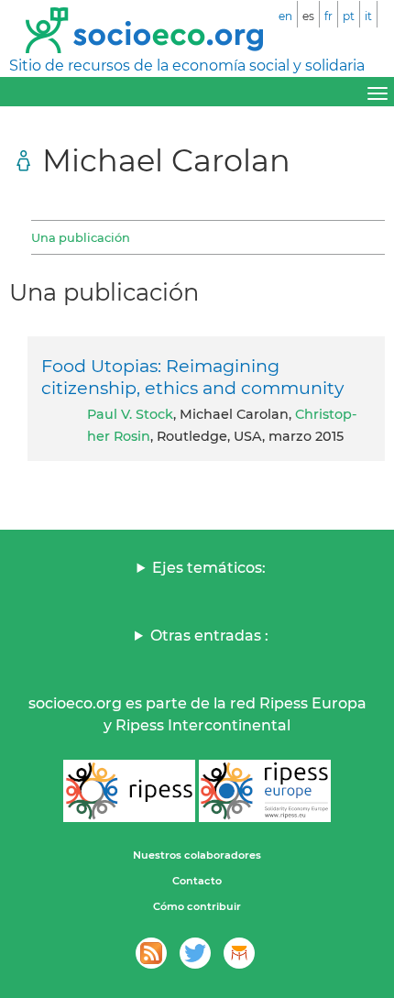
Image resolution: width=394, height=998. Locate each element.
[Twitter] (195, 953)
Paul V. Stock (130, 414)
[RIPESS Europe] (265, 791)
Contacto (197, 880)
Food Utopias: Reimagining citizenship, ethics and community (192, 377)
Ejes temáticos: (209, 567)
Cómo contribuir (197, 906)
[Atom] (151, 953)
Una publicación (80, 237)
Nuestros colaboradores (197, 855)
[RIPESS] (129, 791)
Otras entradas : (209, 635)
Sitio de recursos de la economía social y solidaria (187, 65)
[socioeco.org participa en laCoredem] (239, 953)
